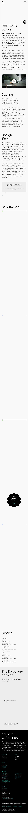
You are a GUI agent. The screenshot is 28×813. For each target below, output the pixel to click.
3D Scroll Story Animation (10, 700)
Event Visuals (5, 773)
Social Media (5, 780)
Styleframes (17, 777)
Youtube (15, 806)
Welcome (4, 754)
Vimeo (3, 806)
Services (4, 771)
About (3, 786)
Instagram (8, 806)
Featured (4, 766)
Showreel (4, 767)
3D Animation (18, 774)
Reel (16, 754)
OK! (14, 504)
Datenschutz (5, 790)
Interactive (4, 782)
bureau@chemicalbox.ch (7, 798)
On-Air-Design (5, 774)
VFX (16, 778)
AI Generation (18, 773)
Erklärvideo (4, 776)
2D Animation (18, 776)
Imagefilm (4, 777)
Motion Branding (6, 781)
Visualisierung (5, 778)
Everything (4, 765)
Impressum (4, 788)
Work (3, 763)
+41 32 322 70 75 (5, 797)
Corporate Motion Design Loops (11, 723)
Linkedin (20, 806)
